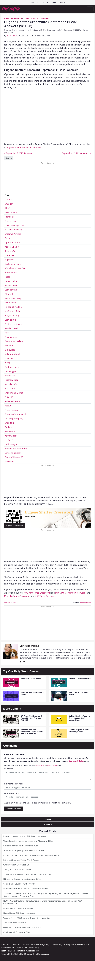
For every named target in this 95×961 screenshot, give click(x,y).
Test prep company (14, 418)
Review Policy (83, 944)
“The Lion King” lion (14, 225)
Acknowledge (11, 435)
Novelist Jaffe (11, 384)
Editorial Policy (7, 947)
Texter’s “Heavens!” (14, 457)
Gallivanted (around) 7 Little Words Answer (22, 927)
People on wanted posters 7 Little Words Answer (24, 836)
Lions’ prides (11, 281)
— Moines (9, 461)
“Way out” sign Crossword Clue (16, 865)
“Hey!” (7, 208)
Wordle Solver (36, 2)
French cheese (11, 410)
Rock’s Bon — (11, 272)
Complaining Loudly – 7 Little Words (19, 884)
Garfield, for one (13, 264)
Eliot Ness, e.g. (12, 367)
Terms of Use (21, 947)
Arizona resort (11, 337)
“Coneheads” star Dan (15, 268)
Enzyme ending (12, 315)
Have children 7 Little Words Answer (19, 913)
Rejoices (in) (10, 251)
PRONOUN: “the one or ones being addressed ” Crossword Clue (31, 855)
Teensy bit (9, 216)
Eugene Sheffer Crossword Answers (24, 147)
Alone (7, 362)
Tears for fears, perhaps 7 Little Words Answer (23, 850)
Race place (10, 388)
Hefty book (10, 431)
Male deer (9, 358)
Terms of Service (52, 765)
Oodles (8, 427)
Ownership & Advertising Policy (35, 944)
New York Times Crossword (37, 592)
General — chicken (14, 341)
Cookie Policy (56, 944)
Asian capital (11, 285)
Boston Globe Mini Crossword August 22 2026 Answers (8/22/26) (32, 732)
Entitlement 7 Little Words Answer (18, 908)
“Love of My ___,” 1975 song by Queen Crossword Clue (26, 918)
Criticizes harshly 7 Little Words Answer (20, 845)
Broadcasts (10, 375)
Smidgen (9, 203)
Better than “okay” (13, 298)
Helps (7, 276)
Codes (63, 2)
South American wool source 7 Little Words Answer (25, 888)
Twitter (47, 819)
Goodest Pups (32, 951)
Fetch (7, 238)
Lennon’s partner (13, 452)
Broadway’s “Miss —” (14, 233)
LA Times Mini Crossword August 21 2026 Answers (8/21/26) (31, 718)
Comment (8, 768)
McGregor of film (13, 311)
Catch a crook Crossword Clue (16, 932)
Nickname (13, 783)
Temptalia (20, 951)
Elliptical (9, 294)
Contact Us (16, 944)
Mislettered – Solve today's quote (32, 693)
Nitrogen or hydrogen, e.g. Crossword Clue (22, 879)
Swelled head (11, 328)
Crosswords (52, 2)
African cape (10, 221)
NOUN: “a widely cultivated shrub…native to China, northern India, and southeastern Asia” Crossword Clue (42, 902)
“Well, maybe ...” (12, 212)
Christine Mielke (12, 36)
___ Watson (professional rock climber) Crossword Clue (27, 874)
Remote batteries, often (16, 448)
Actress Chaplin (12, 246)
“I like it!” (9, 397)
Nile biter (9, 345)
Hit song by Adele (13, 306)
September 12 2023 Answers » (76, 153)
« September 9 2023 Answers (18, 153)
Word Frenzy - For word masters (78, 693)
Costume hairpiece (14, 324)
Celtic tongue (11, 444)
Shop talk (9, 422)
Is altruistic (10, 349)
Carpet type (10, 371)
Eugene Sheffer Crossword (36, 18)
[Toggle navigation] (90, 8)
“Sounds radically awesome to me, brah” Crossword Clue (28, 841)
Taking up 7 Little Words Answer (17, 869)
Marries (8, 199)
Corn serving (11, 289)
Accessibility (34, 947)
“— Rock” (9, 440)
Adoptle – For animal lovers (80, 679)
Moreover (9, 255)
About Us (5, 944)
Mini (57, 592)
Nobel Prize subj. (13, 401)
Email (11, 793)
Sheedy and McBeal (14, 392)
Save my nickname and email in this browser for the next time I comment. (38, 803)
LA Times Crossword (20, 596)
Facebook (48, 824)
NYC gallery (10, 302)
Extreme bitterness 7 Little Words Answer (21, 860)
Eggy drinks (10, 319)
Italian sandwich (12, 354)
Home (6, 18)
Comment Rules (76, 761)
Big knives (9, 259)
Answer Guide (85, 603)
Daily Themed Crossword (73, 592)
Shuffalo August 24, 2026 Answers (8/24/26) (79, 731)
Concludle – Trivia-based (31, 679)
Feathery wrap (11, 379)
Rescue (8, 405)
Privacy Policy (40, 765)
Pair (6, 332)
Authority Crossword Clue (14, 922)
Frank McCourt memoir (16, 414)
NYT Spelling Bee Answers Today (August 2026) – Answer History (79, 718)
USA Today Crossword (45, 596)
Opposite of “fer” (13, 242)
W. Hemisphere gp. (14, 229)
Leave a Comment (11, 603)
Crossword (16, 18)
